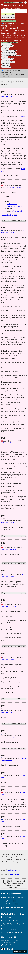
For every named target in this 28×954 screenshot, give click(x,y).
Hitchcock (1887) (6, 63)
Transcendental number (15, 206)
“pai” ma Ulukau (14, 870)
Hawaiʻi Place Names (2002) (8, 52)
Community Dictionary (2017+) (9, 53)
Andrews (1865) (5, 47)
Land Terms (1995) (6, 66)
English (20, 2)
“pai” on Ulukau (15, 874)
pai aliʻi (23, 117)
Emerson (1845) (5, 60)
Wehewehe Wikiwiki (14, 5)
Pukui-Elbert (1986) (6, 44)
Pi (6, 192)
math (15, 215)
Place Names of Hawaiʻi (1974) (9, 50)
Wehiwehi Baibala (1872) (7, 58)
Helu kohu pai (12, 204)
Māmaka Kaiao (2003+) (7, 45)
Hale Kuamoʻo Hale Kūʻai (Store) (12, 932)
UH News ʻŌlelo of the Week (11, 921)
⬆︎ (20, 951)
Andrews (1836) (5, 65)
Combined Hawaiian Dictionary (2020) (11, 55)
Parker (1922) (5, 49)
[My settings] (25, 2)
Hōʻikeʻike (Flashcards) (9, 929)
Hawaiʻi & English (9, 2)
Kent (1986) (4, 57)
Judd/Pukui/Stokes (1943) (8, 62)
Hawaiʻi (16, 2)
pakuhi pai (18, 211)
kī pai (12, 211)
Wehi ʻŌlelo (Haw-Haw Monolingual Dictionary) (12, 925)
